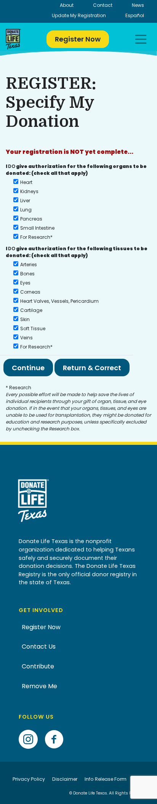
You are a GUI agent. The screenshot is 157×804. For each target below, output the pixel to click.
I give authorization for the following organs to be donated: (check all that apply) (76, 162)
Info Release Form (106, 779)
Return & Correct (92, 367)
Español (134, 15)
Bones (27, 273)
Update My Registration (79, 15)
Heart (26, 182)
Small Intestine (37, 228)
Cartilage (31, 310)
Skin (25, 319)
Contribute (38, 666)
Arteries (28, 264)
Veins (26, 337)
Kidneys (29, 191)
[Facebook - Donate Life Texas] (57, 727)
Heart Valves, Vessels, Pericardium (59, 301)
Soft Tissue (32, 328)
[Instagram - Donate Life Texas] (31, 727)
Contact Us (39, 646)
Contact (102, 5)
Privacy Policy (29, 779)
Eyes (25, 283)
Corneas (30, 292)
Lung (26, 209)
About (67, 5)
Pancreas (31, 219)
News (138, 5)
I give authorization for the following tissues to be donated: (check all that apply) (76, 252)
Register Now (78, 39)
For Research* (36, 237)
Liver (25, 200)
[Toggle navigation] (141, 39)
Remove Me (39, 686)
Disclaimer (64, 779)
